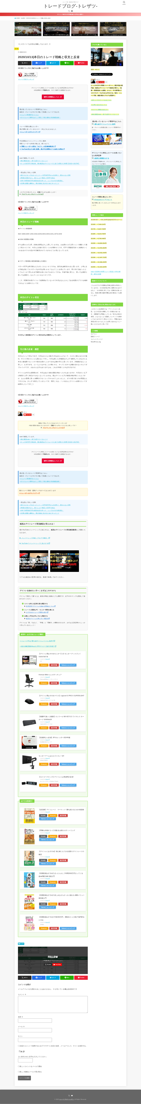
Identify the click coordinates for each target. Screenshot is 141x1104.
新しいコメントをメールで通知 (31, 1066)
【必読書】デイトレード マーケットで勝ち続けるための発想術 (61, 809)
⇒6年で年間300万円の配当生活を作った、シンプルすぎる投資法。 (42, 180)
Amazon (44, 665)
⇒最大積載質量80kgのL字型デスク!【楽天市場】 (37, 646)
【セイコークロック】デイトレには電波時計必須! (56, 777)
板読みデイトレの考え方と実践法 (37, 618)
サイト (20, 1036)
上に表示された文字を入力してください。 (33, 1056)
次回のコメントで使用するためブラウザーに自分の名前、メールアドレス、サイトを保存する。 (53, 1046)
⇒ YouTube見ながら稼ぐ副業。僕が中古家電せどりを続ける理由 (41, 149)
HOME (18, 18)
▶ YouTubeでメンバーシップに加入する (33, 543)
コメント (22, 994)
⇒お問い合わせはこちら (99, 105)
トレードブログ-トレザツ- (71, 6)
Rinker (46, 659)
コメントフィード (97, 339)
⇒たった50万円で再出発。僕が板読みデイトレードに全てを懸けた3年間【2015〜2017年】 (50, 163)
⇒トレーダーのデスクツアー (29, 132)
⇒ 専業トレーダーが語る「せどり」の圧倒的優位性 (37, 146)
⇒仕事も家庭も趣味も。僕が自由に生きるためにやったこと (39, 183)
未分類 (23, 18)
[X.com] (69, 11)
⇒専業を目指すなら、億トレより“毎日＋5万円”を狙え (37, 178)
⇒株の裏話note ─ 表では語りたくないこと (34, 161)
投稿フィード (95, 336)
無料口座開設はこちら (52, 97)
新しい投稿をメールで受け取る (31, 1072)
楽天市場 (54, 665)
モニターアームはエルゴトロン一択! (51, 756)
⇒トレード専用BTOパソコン (29, 115)
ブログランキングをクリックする (31, 194)
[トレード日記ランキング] (27, 76)
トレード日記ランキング (26, 79)
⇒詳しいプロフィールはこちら (101, 100)
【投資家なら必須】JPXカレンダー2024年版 (54, 737)
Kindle (43, 815)
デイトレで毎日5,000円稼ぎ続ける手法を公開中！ (70, 14)
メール (21, 1026)
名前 (20, 1017)
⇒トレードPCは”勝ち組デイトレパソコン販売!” (36, 641)
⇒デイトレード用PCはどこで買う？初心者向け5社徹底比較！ (40, 117)
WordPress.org (96, 342)
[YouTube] (72, 11)
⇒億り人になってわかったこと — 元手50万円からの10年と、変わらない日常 (45, 175)
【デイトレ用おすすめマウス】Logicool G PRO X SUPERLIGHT (61, 695)
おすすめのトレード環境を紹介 (36, 612)
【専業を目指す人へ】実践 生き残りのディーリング (57, 830)
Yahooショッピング (68, 665)
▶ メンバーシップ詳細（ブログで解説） (33, 538)
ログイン (94, 334)
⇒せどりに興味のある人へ (99, 109)
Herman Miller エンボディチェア (50, 675)
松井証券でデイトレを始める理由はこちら (40, 606)
